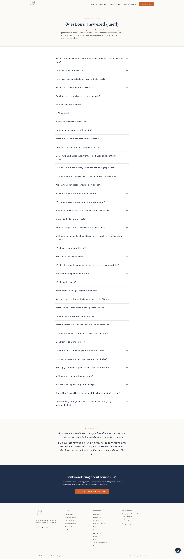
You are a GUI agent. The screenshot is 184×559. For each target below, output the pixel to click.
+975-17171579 (127, 517)
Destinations (97, 514)
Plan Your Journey (99, 523)
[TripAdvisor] (47, 527)
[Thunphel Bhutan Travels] (39, 513)
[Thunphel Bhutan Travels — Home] (33, 4)
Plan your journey (146, 4)
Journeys (94, 4)
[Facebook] (42, 527)
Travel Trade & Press (100, 542)
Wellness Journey (70, 527)
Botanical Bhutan (70, 523)
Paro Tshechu (69, 520)
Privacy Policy (134, 556)
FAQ (94, 539)
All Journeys (69, 530)
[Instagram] (38, 527)
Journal (133, 4)
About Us (96, 520)
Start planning (127, 524)
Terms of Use (144, 556)
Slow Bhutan (69, 514)
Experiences (103, 4)
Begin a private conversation (92, 491)
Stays (118, 4)
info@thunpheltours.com (129, 520)
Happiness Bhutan (70, 517)
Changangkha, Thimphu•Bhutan (132, 514)
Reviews (95, 546)
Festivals (126, 4)
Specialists (96, 530)
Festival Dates (97, 533)
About (112, 4)
